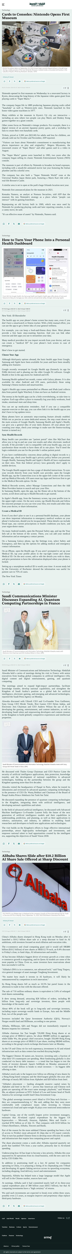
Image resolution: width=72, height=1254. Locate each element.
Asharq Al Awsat (8, 77)
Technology (6, 10)
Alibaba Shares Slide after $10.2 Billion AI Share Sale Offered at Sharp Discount (35, 857)
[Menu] (3, 4)
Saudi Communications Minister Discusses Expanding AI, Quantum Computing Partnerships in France (31, 599)
